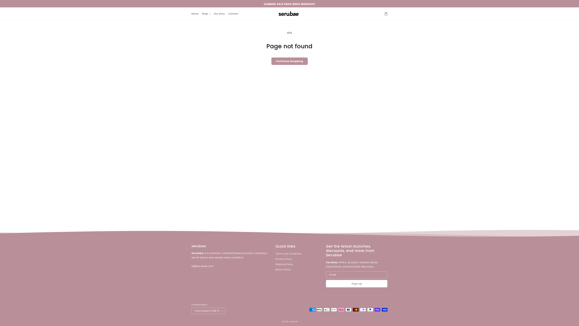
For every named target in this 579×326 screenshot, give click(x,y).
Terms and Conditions (288, 253)
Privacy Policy (283, 258)
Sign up (356, 283)
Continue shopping (289, 61)
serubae (293, 321)
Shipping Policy (284, 264)
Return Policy (283, 269)
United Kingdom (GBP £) (207, 310)
